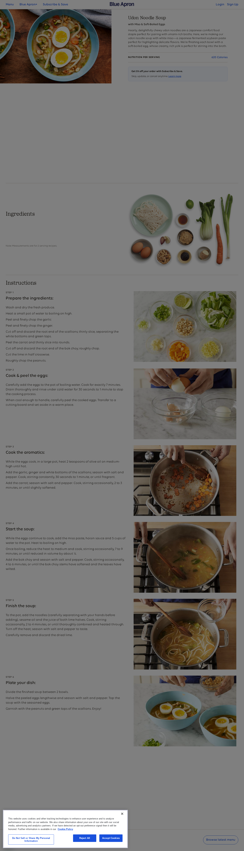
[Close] (122, 814)
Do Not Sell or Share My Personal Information (31, 839)
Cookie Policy (65, 829)
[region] (65, 829)
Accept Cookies (111, 838)
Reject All (84, 838)
